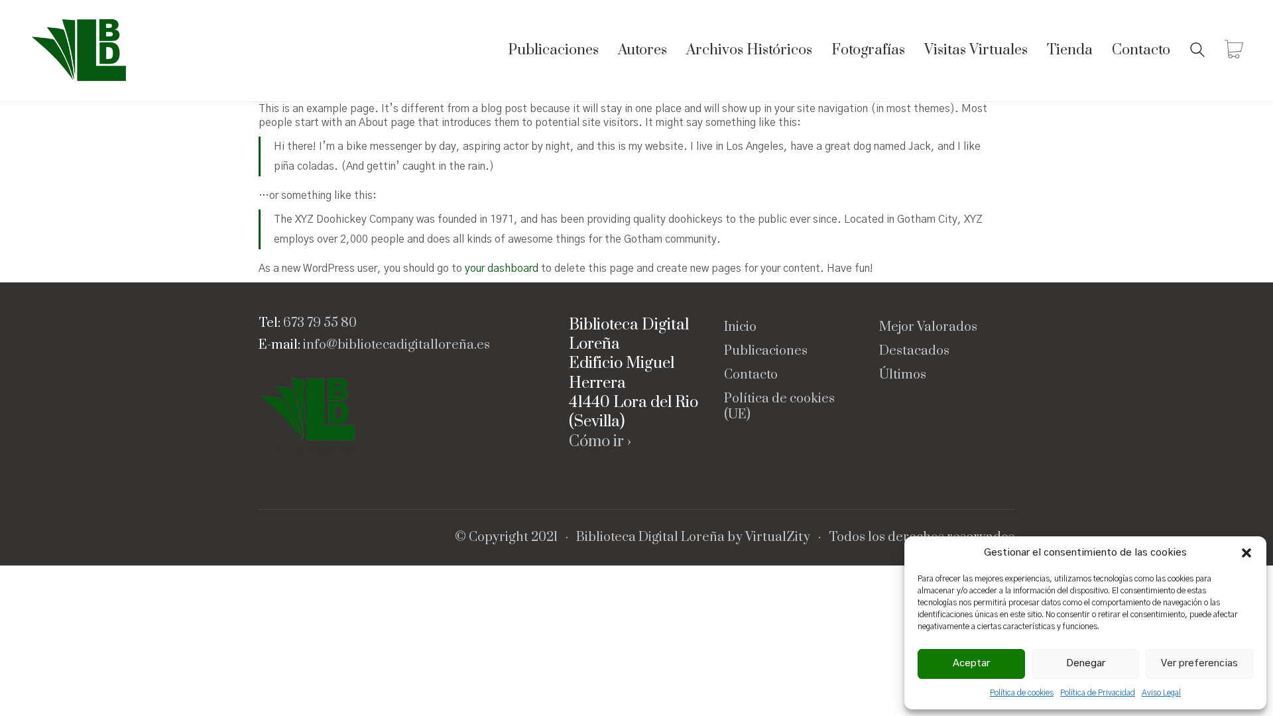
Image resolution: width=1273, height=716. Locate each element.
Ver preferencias (1199, 663)
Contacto (751, 375)
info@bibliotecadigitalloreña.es (396, 345)
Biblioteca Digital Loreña (650, 538)
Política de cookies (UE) (779, 407)
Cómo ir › (600, 441)
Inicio (740, 327)
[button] (1246, 553)
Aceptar (971, 663)
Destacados (914, 351)
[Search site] (1197, 51)
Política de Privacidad (1097, 693)
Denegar (1085, 663)
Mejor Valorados (928, 327)
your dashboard (501, 268)
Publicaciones (766, 351)
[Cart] (1234, 51)
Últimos (902, 375)
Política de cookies (1022, 693)
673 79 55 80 (320, 323)
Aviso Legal (1161, 693)
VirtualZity (777, 538)
